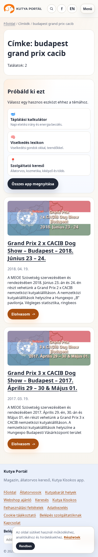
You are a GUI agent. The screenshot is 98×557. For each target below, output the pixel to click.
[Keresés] (51, 8)
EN (72, 8)
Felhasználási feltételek (24, 507)
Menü (87, 9)
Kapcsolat (12, 522)
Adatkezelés (57, 507)
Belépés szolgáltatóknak (61, 515)
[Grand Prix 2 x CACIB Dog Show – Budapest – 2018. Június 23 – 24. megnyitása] (49, 220)
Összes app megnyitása (33, 183)
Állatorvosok (30, 492)
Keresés (42, 499)
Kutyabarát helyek (60, 492)
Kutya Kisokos (64, 499)
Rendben (25, 546)
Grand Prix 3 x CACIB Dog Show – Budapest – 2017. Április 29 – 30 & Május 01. (42, 380)
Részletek (72, 537)
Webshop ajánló (17, 499)
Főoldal (9, 23)
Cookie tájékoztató (20, 515)
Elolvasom (20, 314)
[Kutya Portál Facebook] (61, 8)
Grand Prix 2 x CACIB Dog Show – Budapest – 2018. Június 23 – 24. (42, 250)
